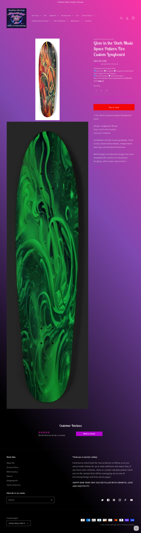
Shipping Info (12, 480)
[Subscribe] (51, 500)
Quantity (97, 86)
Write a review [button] (89, 434)
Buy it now (114, 107)
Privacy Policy (12, 467)
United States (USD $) (17, 523)
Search (9, 476)
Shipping (97, 64)
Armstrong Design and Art (113, 525)
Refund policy (12, 471)
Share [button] (99, 167)
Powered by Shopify (128, 525)
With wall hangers (117, 76)
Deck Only (100, 71)
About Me (10, 463)
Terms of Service (13, 485)
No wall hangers (102, 76)
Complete (109, 71)
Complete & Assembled (124, 71)
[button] (36, 15)
